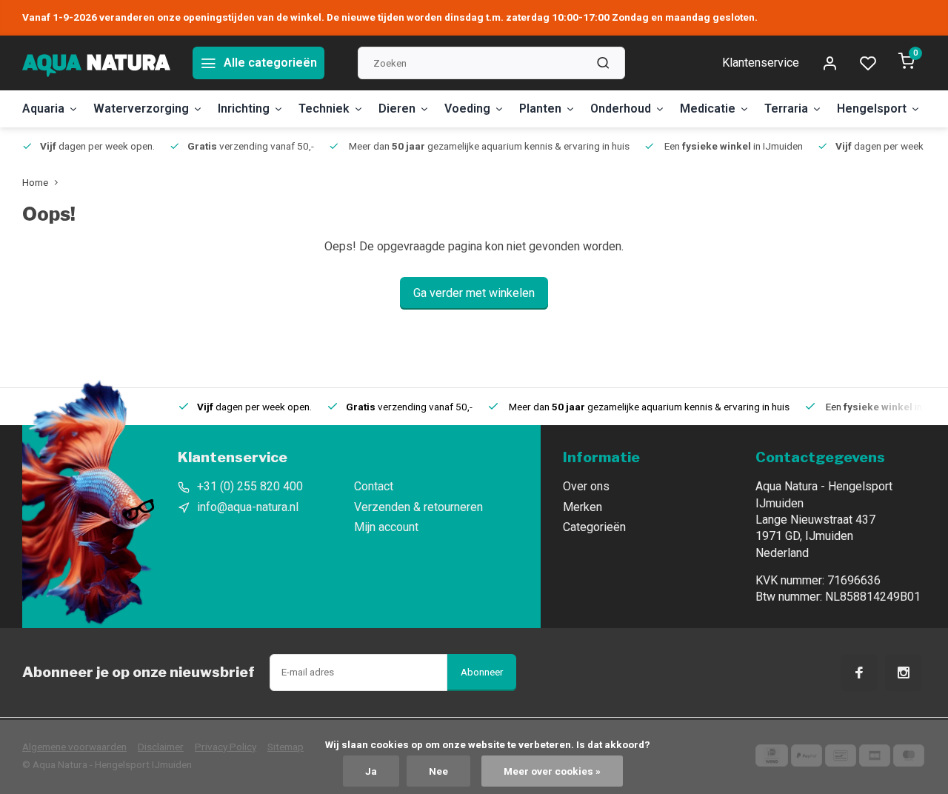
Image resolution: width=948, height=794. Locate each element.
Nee (438, 771)
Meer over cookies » (552, 771)
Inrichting (244, 108)
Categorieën (594, 527)
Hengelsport (872, 108)
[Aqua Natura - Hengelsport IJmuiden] (96, 63)
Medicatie (707, 108)
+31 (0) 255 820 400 (250, 486)
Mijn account (386, 527)
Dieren (396, 108)
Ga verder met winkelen (474, 293)
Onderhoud (620, 108)
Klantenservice (760, 63)
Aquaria (43, 108)
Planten (540, 108)
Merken (582, 507)
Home (35, 182)
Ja (371, 771)
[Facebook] (859, 672)
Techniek (324, 108)
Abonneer (482, 672)
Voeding (467, 108)
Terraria (786, 108)
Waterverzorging (141, 108)
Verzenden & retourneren (418, 507)
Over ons (586, 486)
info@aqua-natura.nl (247, 507)
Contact (373, 486)
